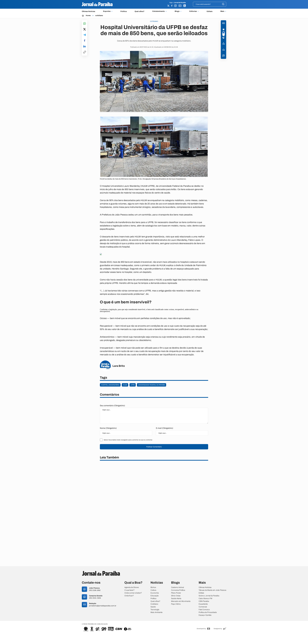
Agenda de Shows (131, 587)
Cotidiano (154, 604)
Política (123, 11)
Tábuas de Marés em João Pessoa (212, 590)
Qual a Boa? (139, 11)
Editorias (193, 11)
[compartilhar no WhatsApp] (84, 23)
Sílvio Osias (175, 596)
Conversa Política (178, 590)
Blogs (177, 11)
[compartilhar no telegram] (84, 35)
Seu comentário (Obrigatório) (112, 406)
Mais (222, 11)
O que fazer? (129, 590)
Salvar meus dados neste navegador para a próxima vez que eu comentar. (128, 440)
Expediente (203, 604)
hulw (125, 385)
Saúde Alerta (176, 598)
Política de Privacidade (208, 612)
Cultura (153, 590)
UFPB (133, 385)
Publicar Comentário (154, 447)
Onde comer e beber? (133, 593)
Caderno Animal (177, 587)
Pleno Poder (176, 593)
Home (88, 15)
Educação (155, 596)
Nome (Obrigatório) (108, 428)
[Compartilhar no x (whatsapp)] (84, 29)
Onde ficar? (129, 596)
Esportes (107, 11)
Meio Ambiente (156, 612)
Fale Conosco (204, 610)
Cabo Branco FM (205, 598)
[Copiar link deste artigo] (84, 52)
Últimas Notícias (88, 11)
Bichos (153, 587)
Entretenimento (158, 11)
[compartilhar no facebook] (84, 40)
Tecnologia (155, 610)
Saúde (153, 607)
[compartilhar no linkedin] (84, 46)
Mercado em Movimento (181, 601)
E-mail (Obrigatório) (164, 428)
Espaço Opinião (205, 615)
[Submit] (223, 4)
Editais (209, 11)
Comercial (203, 607)
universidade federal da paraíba (151, 385)
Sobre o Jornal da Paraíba (209, 596)
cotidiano (99, 15)
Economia (155, 593)
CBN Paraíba (204, 601)
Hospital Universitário (110, 385)
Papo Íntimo (176, 604)
